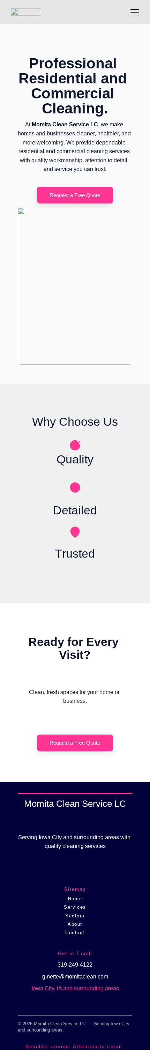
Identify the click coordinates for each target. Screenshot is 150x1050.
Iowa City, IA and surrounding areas (75, 988)
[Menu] (134, 12)
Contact (75, 932)
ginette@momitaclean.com (75, 977)
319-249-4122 (75, 965)
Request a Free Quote (75, 195)
